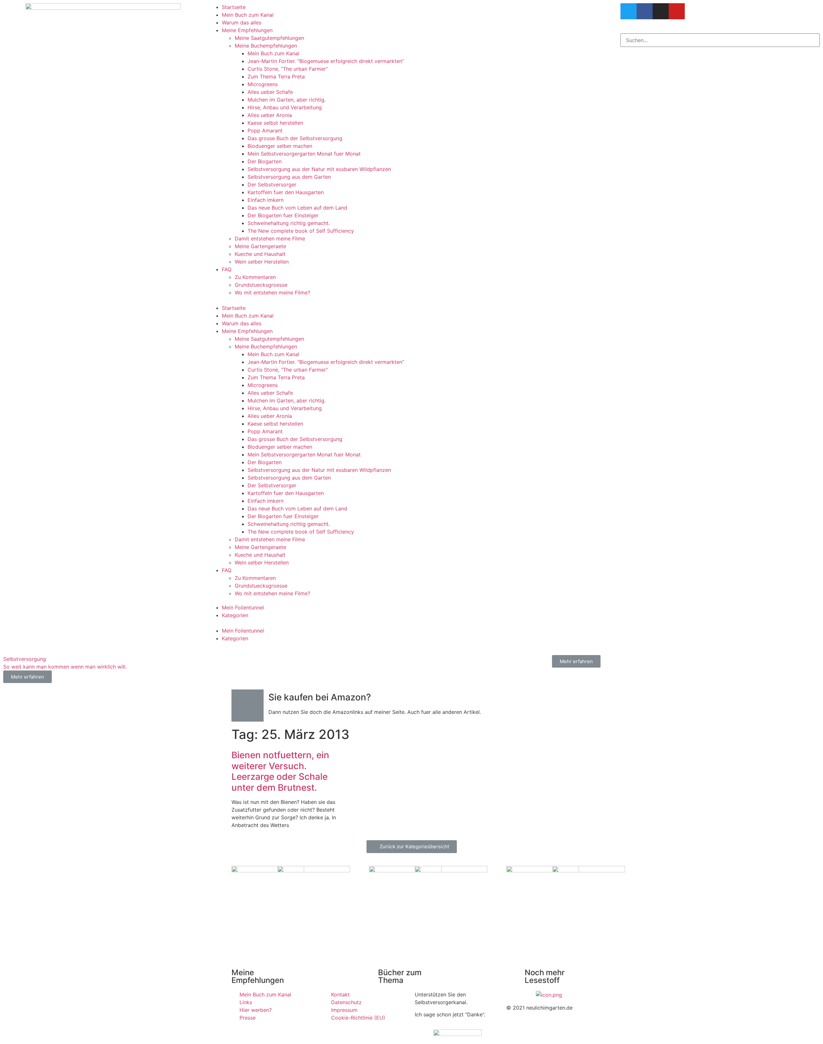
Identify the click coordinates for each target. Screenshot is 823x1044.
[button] (411, 300)
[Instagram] (661, 11)
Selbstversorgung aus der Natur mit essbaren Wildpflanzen (319, 169)
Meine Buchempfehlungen (266, 45)
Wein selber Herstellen (262, 261)
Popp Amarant (265, 130)
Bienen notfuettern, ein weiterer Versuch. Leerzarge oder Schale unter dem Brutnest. (280, 771)
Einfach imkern (266, 200)
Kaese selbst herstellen (275, 123)
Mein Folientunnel (243, 607)
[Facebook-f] (645, 11)
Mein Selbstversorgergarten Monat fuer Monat (304, 153)
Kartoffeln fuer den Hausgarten (286, 192)
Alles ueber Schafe (270, 92)
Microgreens (263, 84)
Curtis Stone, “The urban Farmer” (288, 69)
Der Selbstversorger (272, 184)
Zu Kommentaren (255, 277)
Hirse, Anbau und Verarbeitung (285, 107)
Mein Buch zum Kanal (248, 15)
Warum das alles (241, 22)
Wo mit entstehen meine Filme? (272, 292)
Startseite (234, 7)
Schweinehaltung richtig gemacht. (289, 223)
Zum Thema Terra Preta (276, 76)
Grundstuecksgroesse (261, 285)
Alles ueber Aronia (270, 115)
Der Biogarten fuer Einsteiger (283, 215)
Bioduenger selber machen (280, 146)
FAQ (226, 269)
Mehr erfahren (576, 661)
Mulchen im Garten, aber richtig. (287, 99)
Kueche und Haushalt (260, 254)
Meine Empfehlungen (247, 30)
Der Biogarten (265, 161)
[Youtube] (677, 11)
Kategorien (235, 615)
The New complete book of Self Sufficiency (301, 231)
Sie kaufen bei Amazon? (319, 697)
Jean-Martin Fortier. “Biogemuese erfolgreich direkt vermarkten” (326, 61)
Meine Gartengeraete (260, 246)
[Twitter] (628, 11)
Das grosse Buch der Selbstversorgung (295, 138)
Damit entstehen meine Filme (270, 238)
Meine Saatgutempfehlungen (269, 38)
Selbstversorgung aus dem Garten (289, 177)
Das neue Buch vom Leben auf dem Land (297, 207)
